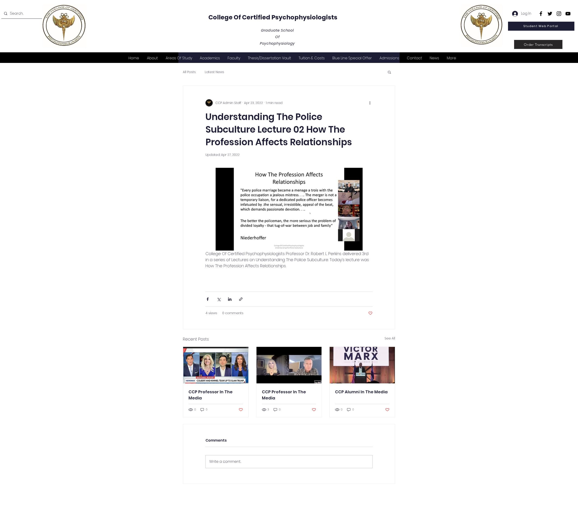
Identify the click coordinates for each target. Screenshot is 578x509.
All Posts (189, 72)
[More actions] (370, 103)
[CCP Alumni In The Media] (362, 365)
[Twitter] (550, 14)
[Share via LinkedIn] (230, 299)
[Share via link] (241, 299)
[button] (389, 72)
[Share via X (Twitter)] (219, 299)
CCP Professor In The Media (211, 395)
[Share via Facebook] (207, 299)
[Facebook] (541, 14)
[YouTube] (568, 14)
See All (390, 338)
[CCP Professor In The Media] (215, 365)
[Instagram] (559, 14)
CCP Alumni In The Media (361, 392)
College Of (225, 17)
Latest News (214, 72)
